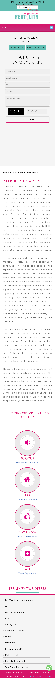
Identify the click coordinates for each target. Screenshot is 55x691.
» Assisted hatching (13, 630)
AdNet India (35, 676)
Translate (35, 10)
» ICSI (6, 618)
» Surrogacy (9, 624)
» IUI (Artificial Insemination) (18, 600)
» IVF (6, 606)
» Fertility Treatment (14, 661)
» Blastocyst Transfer (14, 612)
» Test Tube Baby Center (16, 667)
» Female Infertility (13, 649)
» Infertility (9, 643)
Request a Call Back (36, 47)
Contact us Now (17, 47)
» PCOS (7, 637)
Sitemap (47, 676)
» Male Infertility (12, 655)
